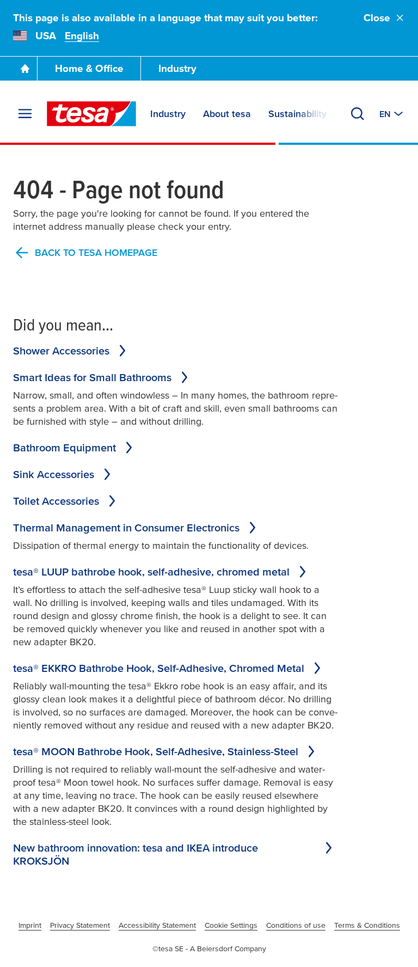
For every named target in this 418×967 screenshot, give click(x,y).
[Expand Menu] (25, 114)
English (82, 35)
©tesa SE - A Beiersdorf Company (209, 948)
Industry (177, 68)
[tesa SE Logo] (91, 113)
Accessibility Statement (157, 925)
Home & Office (89, 68)
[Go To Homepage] (25, 69)
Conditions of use (295, 925)
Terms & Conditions (367, 925)
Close (377, 17)
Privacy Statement (80, 925)
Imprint (30, 925)
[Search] (357, 114)
